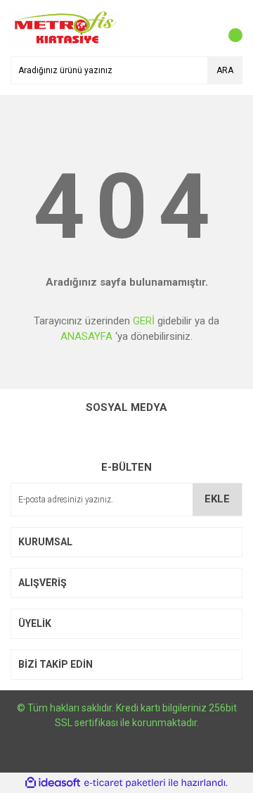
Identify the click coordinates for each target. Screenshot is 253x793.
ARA (224, 70)
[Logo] (65, 27)
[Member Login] (200, 28)
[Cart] (228, 28)
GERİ (144, 321)
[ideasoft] (53, 782)
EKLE (217, 499)
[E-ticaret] (125, 782)
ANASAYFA (86, 336)
